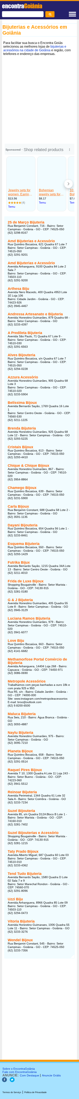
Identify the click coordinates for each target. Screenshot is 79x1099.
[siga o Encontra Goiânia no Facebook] (4, 1081)
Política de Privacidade (35, 1092)
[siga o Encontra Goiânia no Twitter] (12, 1081)
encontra (22, 6)
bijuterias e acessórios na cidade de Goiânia (34, 48)
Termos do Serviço (11, 1092)
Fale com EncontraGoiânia (19, 1072)
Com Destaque (29, 1075)
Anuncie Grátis (51, 1075)
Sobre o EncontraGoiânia (18, 1068)
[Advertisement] (39, 96)
